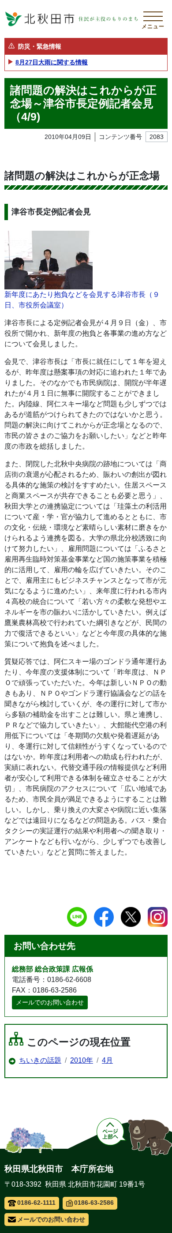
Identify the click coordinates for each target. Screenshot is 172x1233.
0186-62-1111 (36, 1202)
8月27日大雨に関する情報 (51, 62)
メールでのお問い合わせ (50, 1002)
